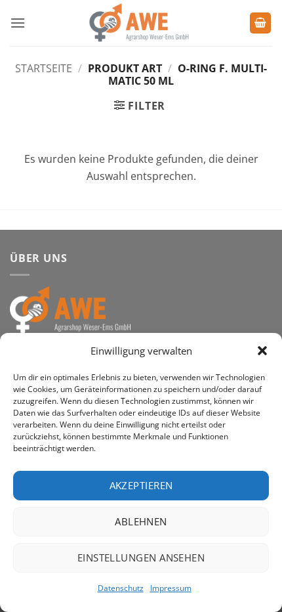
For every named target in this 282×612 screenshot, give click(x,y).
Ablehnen (141, 521)
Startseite (43, 68)
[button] (262, 350)
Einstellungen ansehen (141, 557)
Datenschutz (121, 588)
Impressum (170, 588)
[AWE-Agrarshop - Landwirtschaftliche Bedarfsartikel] (137, 23)
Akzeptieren (141, 485)
